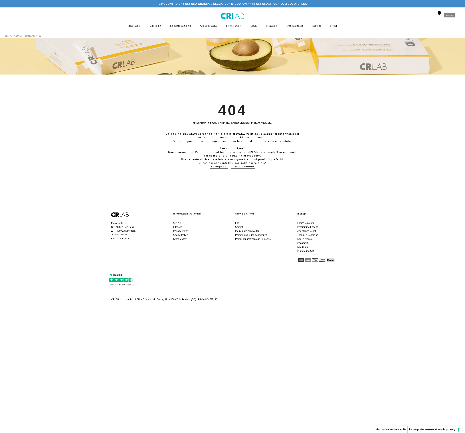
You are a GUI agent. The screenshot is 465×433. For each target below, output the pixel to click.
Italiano (449, 15)
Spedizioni (302, 247)
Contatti (239, 227)
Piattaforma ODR (306, 251)
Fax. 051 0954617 (120, 238)
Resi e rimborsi (305, 239)
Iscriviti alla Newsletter (247, 231)
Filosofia (177, 227)
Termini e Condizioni (308, 235)
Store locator (180, 239)
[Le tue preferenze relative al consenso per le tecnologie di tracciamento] (458, 429)
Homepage (219, 166)
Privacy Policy (181, 231)
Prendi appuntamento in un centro (253, 239)
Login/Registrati (305, 223)
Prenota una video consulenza (251, 235)
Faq (237, 223)
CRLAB (177, 223)
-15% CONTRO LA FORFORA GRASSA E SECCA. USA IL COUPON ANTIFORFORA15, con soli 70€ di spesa (232, 3)
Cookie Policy (180, 235)
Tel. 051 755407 (119, 234)
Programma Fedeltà (307, 227)
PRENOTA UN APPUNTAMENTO (22, 35)
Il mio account (243, 166)
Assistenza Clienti (306, 231)
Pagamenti (303, 243)
